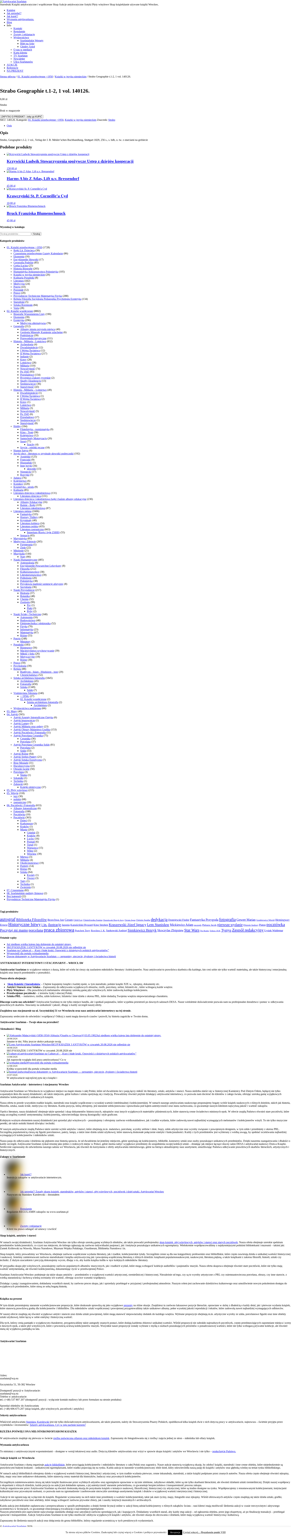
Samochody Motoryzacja (33, 438)
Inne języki (26, 465)
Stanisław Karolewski (37, 1421)
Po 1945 (24, 371)
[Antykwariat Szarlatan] (13, 1)
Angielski (25, 456)
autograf (7, 919)
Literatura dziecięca (30, 496)
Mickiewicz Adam (181, 925)
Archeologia (26, 344)
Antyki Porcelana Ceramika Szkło (31, 744)
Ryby (30, 611)
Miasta (23, 829)
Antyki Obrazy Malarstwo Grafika (31, 729)
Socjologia (25, 587)
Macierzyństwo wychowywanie (37, 650)
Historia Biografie (23, 268)
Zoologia (25, 602)
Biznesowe (26, 647)
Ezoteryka (18, 320)
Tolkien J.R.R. (215, 931)
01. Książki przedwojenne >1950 (35, 76)
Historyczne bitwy (24, 924)
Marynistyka (20, 538)
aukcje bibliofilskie (54, 1464)
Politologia (26, 577)
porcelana (36, 930)
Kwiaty (31, 875)
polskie (17, 799)
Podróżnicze (26, 335)
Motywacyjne (27, 656)
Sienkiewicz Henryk (142, 930)
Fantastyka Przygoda (204, 919)
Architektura (27, 681)
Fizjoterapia (26, 544)
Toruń (30, 844)
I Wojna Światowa (30, 350)
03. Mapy (12, 711)
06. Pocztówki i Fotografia (21, 805)
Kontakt (17, 28)
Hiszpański (26, 462)
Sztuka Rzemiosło (23, 305)
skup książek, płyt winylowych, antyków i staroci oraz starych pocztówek (198, 1242)
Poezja (17, 286)
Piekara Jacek (209, 925)
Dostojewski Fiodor (178, 919)
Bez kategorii (14, 896)
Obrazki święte (21, 768)
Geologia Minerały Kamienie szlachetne (41, 332)
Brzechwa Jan (55, 919)
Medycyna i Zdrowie (24, 541)
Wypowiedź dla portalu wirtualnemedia (27, 953)
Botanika (25, 596)
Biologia (24, 593)
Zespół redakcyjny (248, 930)
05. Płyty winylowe (17, 790)
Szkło (30, 690)
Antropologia (27, 562)
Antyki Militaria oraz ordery (28, 726)
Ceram (69, 919)
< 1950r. (24, 696)
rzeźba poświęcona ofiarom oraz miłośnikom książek (81, 1438)
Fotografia (25, 684)
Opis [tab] (9, 125)
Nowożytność (27, 368)
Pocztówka (19, 814)
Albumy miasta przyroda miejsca (37, 329)
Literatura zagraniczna (32, 529)
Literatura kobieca (29, 523)
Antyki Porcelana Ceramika (28, 735)
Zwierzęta (25, 887)
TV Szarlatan (20, 55)
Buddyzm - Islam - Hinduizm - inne (39, 671)
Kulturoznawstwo (29, 571)
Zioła (23, 547)
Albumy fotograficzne (25, 808)
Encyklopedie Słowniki (25, 259)
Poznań (31, 841)
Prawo (16, 292)
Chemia (24, 599)
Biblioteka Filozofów (31, 920)
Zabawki (18, 784)
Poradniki (18, 644)
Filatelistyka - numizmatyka (35, 429)
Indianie (24, 356)
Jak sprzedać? (14, 13)
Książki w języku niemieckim (70, 76)
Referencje (12, 67)
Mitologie (18, 550)
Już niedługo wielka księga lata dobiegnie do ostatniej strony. (39, 944)
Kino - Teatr (26, 432)
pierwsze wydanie (230, 925)
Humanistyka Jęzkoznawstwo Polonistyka (35, 271)
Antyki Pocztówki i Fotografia (29, 732)
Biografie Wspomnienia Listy (29, 314)
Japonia (66, 925)
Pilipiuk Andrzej (250, 925)
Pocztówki (19, 817)
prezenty (128, 1305)
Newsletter (19, 58)
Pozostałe (18, 289)
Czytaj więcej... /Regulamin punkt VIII (204, 1532)
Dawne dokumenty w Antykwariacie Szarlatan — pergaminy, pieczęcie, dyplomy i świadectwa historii (61, 956)
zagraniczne (19, 802)
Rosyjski (24, 474)
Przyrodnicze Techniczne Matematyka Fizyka (37, 295)
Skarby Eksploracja (30, 380)
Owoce (31, 878)
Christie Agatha (143, 920)
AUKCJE (12, 64)
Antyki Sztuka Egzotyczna (27, 759)
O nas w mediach (22, 49)
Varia (16, 308)
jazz (15, 796)
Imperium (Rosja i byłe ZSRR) (43, 532)
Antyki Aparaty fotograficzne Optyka (33, 717)
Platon (262, 925)
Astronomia (26, 617)
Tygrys (226, 930)
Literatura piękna (22, 511)
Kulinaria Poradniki (23, 277)
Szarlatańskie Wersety (31, 40)
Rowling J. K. (98, 930)
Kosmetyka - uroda (23, 486)
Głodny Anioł (27, 46)
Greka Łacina (20, 265)
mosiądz (198, 925)
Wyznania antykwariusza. (20, 19)
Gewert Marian (246, 919)
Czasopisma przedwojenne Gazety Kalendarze (38, 253)
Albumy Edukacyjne (31, 502)
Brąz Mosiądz (20, 762)
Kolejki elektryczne (30, 787)
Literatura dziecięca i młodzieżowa (31, 493)
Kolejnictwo (26, 435)
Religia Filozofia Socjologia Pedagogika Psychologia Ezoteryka (47, 298)
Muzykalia (19, 553)
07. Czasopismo (15, 890)
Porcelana (25, 741)
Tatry (23, 881)
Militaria (24, 365)
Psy (29, 605)
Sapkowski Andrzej (116, 930)
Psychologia (19, 665)
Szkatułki (18, 778)
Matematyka (26, 632)
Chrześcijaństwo (29, 674)
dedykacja (159, 919)
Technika (18, 781)
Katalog (11, 10)
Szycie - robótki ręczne (32, 447)
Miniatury (25, 641)
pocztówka (275, 924)
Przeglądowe (27, 374)
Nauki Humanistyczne (25, 559)
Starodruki (19, 302)
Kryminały (26, 520)
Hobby (17, 426)
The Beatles (204, 931)
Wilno (30, 850)
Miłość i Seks (27, 653)
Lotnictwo (25, 362)
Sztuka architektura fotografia (29, 678)
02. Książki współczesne (20, 311)
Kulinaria (18, 490)
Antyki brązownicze (24, 720)
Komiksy (18, 483)
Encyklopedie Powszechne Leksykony (40, 565)
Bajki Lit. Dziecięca (24, 250)
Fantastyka (26, 514)
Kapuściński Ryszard (81, 925)
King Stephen (100, 924)
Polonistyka (26, 580)
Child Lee (78, 920)
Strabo (111, 119)
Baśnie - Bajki (27, 505)
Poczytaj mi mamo (14, 930)
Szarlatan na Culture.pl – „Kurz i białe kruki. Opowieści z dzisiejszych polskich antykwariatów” (58, 950)
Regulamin (19, 31)
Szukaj (36, 234)
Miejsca (24, 856)
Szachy (31, 444)
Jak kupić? (12, 16)
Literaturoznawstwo (30, 574)
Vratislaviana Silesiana (25, 693)
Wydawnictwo (21, 37)
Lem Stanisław (158, 924)
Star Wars (191, 930)
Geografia (18, 326)
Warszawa (32, 847)
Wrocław (32, 853)
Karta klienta (20, 52)
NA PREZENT (15, 70)
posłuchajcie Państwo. (224, 1451)
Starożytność (27, 386)
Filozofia (25, 568)
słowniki (31, 468)
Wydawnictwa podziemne (27, 708)
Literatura (18, 280)
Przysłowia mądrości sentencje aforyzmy (41, 584)
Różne (23, 635)
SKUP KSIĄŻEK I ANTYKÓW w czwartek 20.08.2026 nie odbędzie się (46, 947)
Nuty (23, 556)
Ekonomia (18, 256)
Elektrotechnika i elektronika (35, 623)
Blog (9, 22)
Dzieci (23, 820)
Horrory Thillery (29, 517)
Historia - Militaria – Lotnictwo (30, 389)
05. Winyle (12, 793)
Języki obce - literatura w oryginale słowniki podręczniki (43, 453)
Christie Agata (130, 920)
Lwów (30, 838)
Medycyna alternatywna (33, 323)
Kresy (23, 359)
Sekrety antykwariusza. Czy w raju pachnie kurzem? (58, 1424)
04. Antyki (12, 714)
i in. (44, 925)
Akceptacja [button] (175, 1532)
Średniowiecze (28, 383)
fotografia (227, 919)
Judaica (17, 477)
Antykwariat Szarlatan (14, 1526)
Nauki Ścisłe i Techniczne (27, 614)
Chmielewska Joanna (92, 920)
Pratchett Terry (82, 930)
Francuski (25, 459)
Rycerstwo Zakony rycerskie (35, 377)
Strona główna (7, 76)
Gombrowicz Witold (265, 920)
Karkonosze (26, 823)
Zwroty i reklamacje (24, 34)
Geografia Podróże (23, 262)
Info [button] (9, 25)
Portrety (24, 866)
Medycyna (19, 283)
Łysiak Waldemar (273, 930)
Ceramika (25, 738)
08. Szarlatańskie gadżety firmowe (25, 893)
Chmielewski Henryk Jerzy (113, 920)
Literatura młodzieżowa (32, 508)
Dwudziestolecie (29, 347)
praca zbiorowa (59, 929)
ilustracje (54, 925)
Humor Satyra (20, 450)
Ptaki (29, 608)
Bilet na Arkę (27, 43)
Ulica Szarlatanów (23, 61)
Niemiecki (25, 471)
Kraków (24, 826)
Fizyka (23, 626)
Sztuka (23, 687)
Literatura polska (29, 526)
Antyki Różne (20, 753)
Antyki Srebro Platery (25, 756)
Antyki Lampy (21, 723)
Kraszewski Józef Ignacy (127, 924)
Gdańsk (31, 832)
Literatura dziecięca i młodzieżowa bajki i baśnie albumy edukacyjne (49, 499)
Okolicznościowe (29, 862)
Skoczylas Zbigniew (170, 930)
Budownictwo (27, 620)
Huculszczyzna (21, 765)
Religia (17, 668)
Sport (23, 441)
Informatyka (26, 629)
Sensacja (24, 535)
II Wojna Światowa (30, 353)
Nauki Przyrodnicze (24, 590)
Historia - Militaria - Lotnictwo (29, 341)
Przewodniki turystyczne (33, 338)
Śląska (23, 775)
